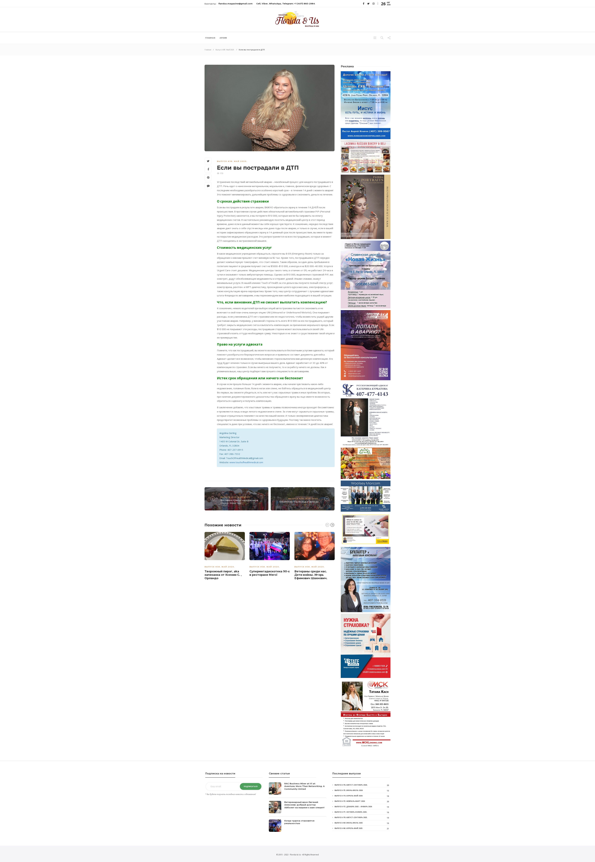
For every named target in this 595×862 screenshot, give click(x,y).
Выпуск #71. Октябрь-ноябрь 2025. (351, 812)
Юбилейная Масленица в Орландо (299, 501)
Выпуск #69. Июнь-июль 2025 (349, 823)
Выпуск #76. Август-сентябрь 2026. (351, 785)
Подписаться (251, 786)
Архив (223, 38)
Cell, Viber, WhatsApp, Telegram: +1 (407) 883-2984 (285, 3)
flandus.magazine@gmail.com (235, 3)
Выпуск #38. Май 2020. (225, 49)
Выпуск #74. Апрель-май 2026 (348, 796)
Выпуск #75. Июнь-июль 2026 (349, 790)
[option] (224, 556)
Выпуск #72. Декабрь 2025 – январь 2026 (353, 806)
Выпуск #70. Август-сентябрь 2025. (351, 817)
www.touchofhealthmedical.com (246, 462)
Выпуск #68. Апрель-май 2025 (348, 828)
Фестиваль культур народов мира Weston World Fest (239, 502)
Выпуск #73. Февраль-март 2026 (350, 801)
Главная (210, 38)
